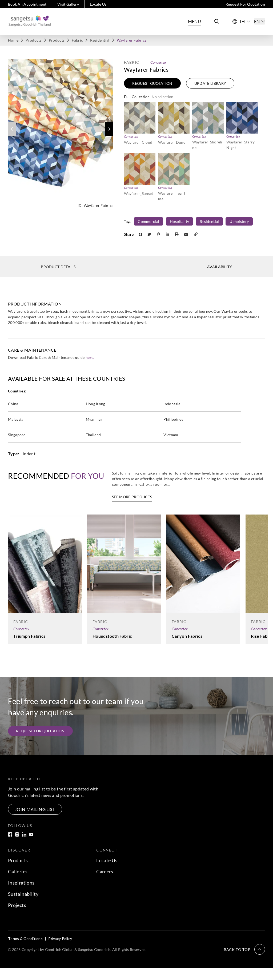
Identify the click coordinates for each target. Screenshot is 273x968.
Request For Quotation (245, 4)
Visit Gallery (68, 4)
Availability (219, 266)
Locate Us (98, 4)
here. (90, 357)
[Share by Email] (186, 233)
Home (13, 40)
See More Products (132, 497)
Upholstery (239, 221)
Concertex (158, 62)
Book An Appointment (27, 4)
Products (33, 40)
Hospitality (179, 221)
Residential (99, 40)
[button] (109, 129)
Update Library (210, 83)
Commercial (148, 221)
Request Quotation (152, 83)
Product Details (58, 266)
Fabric (77, 40)
